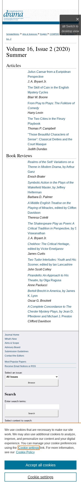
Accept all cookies (41, 465)
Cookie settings (28, 447)
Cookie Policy (25, 452)
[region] (40, 454)
